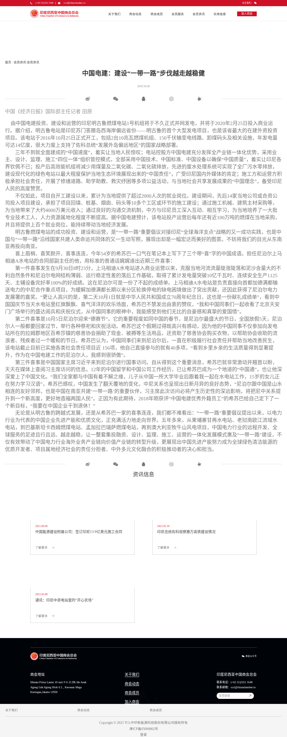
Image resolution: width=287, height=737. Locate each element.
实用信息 (220, 14)
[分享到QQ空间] (143, 98)
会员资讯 (199, 14)
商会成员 (157, 14)
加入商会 (132, 701)
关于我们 (114, 14)
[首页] (54, 14)
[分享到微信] (115, 98)
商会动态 (135, 14)
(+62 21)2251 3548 (44, 3)
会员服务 (178, 14)
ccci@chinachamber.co (74, 3)
